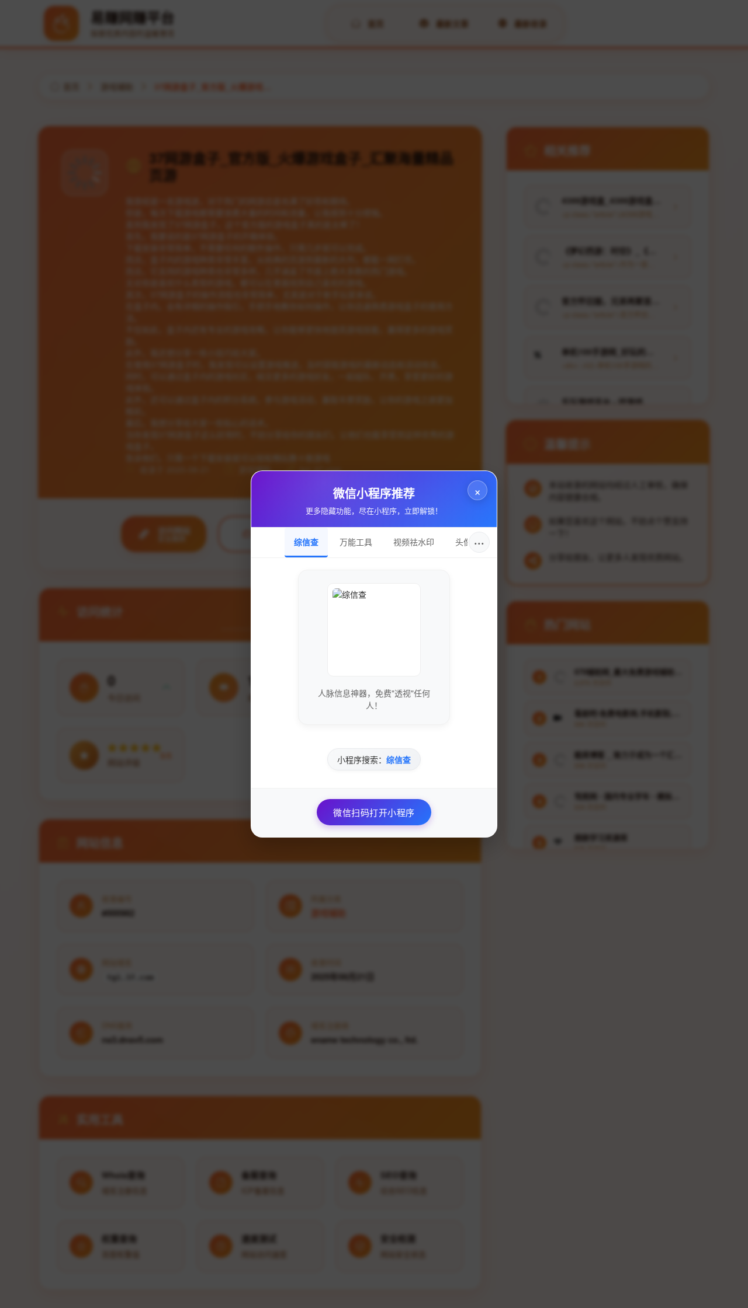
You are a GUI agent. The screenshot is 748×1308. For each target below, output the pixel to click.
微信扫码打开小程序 (374, 812)
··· (479, 541)
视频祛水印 (413, 541)
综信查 (306, 541)
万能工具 (356, 541)
